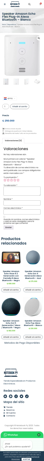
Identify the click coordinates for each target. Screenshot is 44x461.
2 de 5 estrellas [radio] (8, 180)
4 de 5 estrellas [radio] (14, 180)
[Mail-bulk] (10, 396)
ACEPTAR (26, 459)
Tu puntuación (11, 177)
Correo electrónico (13, 208)
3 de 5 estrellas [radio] (11, 180)
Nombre (8, 199)
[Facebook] (5, 396)
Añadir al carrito (19, 106)
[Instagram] (16, 396)
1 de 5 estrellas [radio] (5, 180)
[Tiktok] (27, 396)
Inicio (4, 24)
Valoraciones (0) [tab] (13, 140)
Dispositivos (11, 24)
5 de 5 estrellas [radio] (18, 180)
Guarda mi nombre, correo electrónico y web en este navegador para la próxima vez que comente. (21, 221)
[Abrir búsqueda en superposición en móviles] (29, 4)
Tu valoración (10, 185)
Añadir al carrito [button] (11, 289)
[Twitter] (21, 396)
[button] (39, 38)
